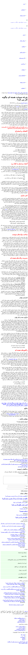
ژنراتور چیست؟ (23, 511)
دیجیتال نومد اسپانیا (22, 552)
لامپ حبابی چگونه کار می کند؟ (19, 505)
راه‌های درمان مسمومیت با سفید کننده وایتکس (15, 594)
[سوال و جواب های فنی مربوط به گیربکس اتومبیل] (14, 600)
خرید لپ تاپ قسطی (22, 563)
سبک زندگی (22, 40)
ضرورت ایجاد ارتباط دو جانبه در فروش (16, 539)
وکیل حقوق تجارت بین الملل (20, 566)
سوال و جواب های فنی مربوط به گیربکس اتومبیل (14, 601)
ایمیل (25, 488)
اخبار (24, 35)
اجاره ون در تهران (23, 570)
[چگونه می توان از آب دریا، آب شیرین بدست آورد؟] (16, 496)
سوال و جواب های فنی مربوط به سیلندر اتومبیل (14, 597)
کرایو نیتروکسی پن (22, 573)
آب (26, 459)
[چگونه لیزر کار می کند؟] (21, 514)
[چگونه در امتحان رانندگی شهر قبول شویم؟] (15, 583)
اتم (25, 459)
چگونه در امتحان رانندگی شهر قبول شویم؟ (16, 584)
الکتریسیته (18, 404)
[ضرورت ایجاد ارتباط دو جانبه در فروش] (16, 538)
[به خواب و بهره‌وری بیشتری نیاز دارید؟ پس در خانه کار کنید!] (13, 524)
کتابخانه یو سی (22, 75)
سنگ (11, 459)
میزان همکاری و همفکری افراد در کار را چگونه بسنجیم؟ (13, 532)
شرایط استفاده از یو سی (19, 630)
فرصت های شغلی (21, 621)
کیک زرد (17, 460)
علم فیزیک (10, 92)
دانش (24, 92)
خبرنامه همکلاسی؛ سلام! (19, 618)
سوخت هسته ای (6, 459)
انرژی (17, 106)
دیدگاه (25, 475)
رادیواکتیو (17, 459)
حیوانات (23, 69)
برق (20, 459)
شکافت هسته (24, 460)
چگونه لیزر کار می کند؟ (21, 517)
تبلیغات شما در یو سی (20, 626)
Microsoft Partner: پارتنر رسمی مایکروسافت (17, 559)
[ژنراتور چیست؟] (23, 508)
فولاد (20, 460)
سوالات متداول (21, 620)
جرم (6, 209)
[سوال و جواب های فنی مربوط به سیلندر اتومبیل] (14, 596)
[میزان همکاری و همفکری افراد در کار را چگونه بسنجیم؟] (13, 530)
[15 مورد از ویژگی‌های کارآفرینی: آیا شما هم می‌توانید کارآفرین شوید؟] (13, 543)
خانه (26, 92)
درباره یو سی (22, 619)
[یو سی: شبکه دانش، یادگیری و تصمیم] (19, 22)
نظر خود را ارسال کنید (22, 466)
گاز (14, 460)
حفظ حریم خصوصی (20, 628)
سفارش (22, 577)
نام (26, 486)
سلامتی (23, 46)
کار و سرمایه (22, 58)
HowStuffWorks (12, 414)
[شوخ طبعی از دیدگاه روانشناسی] (17, 534)
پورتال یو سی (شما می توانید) (12, 413)
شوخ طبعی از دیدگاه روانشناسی (18, 535)
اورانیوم (25, 108)
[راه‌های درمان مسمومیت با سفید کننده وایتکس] (14, 592)
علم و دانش (22, 52)
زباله (14, 459)
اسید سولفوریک (15, 169)
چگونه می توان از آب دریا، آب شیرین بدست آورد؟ (14, 498)
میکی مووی (24, 556)
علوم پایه (15, 92)
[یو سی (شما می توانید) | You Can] (14, 605)
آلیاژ (26, 190)
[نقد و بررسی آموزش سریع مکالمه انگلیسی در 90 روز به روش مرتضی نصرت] (13, 587)
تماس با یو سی (22, 627)
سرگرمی (23, 63)
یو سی (25, 611)
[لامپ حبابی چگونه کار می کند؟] (20, 502)
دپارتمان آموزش (24, 102)
